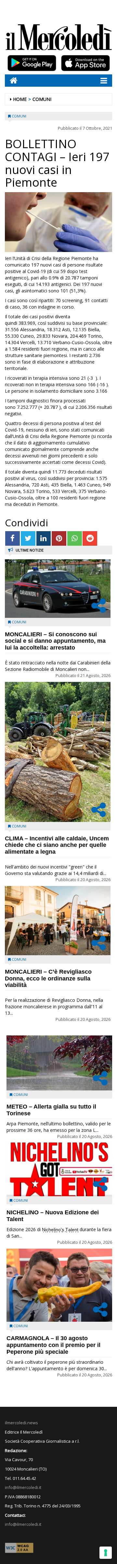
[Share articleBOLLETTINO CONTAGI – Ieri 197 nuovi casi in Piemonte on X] (28, 538)
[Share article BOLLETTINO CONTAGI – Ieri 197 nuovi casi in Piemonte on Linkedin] (43, 538)
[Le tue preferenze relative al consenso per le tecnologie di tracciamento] (105, 1553)
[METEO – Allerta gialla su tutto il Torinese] (59, 1062)
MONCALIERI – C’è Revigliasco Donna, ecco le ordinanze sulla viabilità (48, 978)
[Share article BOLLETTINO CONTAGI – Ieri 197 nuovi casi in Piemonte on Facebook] (12, 538)
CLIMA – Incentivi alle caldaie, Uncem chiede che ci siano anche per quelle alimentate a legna (57, 845)
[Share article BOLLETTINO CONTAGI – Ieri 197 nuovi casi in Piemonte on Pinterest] (59, 538)
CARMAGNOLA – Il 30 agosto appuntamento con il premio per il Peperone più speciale (53, 1345)
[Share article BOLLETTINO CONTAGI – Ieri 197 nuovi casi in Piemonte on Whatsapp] (74, 538)
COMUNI (41, 99)
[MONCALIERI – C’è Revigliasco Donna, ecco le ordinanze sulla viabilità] (57, 920)
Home (20, 99)
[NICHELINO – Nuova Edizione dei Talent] (59, 1169)
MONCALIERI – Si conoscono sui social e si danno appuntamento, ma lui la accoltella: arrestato (55, 641)
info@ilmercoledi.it (23, 1524)
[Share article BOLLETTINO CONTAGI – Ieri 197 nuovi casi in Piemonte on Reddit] (90, 538)
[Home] (11, 80)
